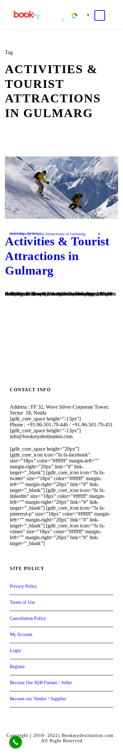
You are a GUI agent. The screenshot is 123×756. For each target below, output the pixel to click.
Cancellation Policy (28, 618)
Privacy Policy (23, 586)
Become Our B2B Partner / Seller (41, 682)
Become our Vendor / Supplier (38, 698)
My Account (21, 634)
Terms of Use (22, 602)
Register (17, 666)
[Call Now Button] (15, 742)
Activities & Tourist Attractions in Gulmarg (47, 233)
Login (15, 650)
